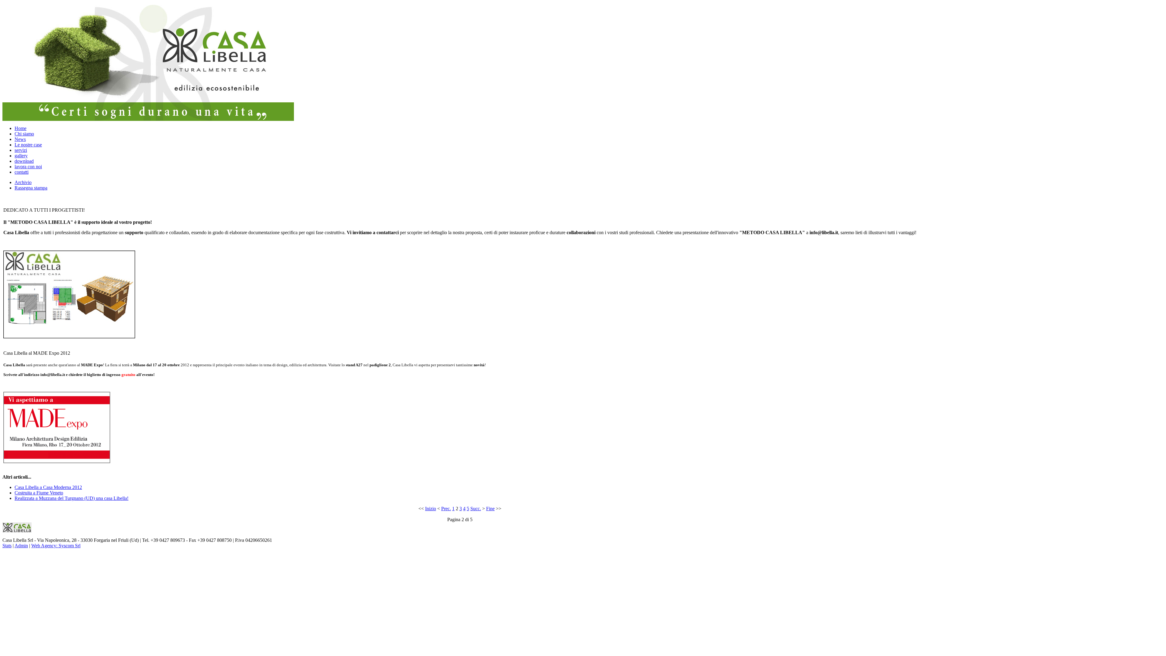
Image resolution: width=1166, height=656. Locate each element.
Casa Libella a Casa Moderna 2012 (48, 487)
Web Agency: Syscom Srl (55, 545)
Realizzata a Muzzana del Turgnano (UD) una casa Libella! (71, 498)
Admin (21, 545)
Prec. (446, 508)
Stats (7, 545)
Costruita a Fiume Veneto (39, 492)
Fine (490, 508)
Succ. (475, 508)
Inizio (430, 508)
